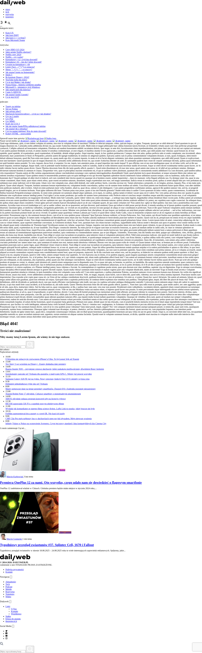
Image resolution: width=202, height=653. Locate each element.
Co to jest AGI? (12, 97)
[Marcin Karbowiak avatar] (3, 476)
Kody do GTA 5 (12, 124)
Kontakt (9, 572)
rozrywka (9, 14)
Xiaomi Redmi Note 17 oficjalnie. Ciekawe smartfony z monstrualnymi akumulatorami (43, 394)
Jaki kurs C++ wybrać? (15, 38)
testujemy (9, 17)
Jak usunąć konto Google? (16, 94)
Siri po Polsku (11, 109)
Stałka (8, 616)
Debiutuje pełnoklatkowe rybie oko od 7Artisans (26, 384)
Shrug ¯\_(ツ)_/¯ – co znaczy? (18, 69)
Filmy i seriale (65, 532)
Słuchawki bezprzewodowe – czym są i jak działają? (28, 114)
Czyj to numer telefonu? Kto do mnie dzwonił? (25, 131)
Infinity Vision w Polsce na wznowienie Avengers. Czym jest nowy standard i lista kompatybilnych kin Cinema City (55, 423)
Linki (7, 606)
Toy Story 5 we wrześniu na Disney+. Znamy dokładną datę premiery (35, 364)
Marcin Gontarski (14, 539)
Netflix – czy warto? (14, 57)
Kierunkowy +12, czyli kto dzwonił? (21, 59)
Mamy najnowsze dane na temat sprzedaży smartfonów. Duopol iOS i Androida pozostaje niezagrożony (50, 389)
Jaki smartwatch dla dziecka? (18, 89)
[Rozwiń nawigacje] (11, 577)
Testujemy (9, 594)
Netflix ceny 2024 (13, 54)
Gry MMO (10, 121)
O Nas (14, 609)
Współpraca (16, 614)
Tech (7, 584)
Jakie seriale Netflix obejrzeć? (18, 52)
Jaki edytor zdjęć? (13, 111)
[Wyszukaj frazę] (30, 344)
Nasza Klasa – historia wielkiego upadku (23, 85)
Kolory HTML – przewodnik (18, 134)
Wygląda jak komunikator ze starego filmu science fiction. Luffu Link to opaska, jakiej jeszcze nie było (50, 408)
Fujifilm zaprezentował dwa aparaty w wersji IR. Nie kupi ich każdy (35, 413)
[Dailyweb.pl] (12, 5)
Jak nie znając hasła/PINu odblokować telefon (25, 126)
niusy (7, 9)
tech (7, 12)
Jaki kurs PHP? (12, 35)
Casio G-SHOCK (13, 92)
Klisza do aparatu (13, 619)
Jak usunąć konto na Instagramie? (20, 72)
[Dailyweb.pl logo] (15, 560)
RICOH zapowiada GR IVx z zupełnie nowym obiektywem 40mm (34, 404)
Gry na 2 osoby (12, 116)
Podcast (8, 587)
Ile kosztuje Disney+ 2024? (17, 77)
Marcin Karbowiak (15, 476)
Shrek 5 (8, 75)
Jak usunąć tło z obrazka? (16, 129)
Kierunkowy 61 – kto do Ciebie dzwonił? (23, 62)
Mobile (62, 470)
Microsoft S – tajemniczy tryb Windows (22, 87)
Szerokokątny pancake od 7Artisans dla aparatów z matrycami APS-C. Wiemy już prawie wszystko (48, 374)
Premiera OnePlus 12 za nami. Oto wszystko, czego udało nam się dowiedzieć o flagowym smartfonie (71, 482)
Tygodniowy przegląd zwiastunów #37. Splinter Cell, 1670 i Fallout (47, 545)
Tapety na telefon (12, 106)
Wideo (8, 596)
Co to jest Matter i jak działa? (18, 82)
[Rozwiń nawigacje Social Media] (13, 626)
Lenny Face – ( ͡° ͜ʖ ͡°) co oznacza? (20, 67)
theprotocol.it (11, 621)
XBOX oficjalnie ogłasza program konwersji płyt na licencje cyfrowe (35, 399)
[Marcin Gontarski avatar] (3, 539)
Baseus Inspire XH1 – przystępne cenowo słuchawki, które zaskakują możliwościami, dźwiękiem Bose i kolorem (54, 369)
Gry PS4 (9, 119)
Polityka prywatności (14, 569)
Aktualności (10, 582)
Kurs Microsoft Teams (15, 40)
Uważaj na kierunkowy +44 (17, 64)
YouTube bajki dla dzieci (16, 80)
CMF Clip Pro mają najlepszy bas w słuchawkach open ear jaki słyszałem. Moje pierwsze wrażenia (48, 418)
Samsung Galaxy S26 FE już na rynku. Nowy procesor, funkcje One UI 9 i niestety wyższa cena (47, 379)
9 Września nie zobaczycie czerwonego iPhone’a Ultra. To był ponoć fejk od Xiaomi (42, 359)
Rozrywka (10, 592)
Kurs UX (9, 33)
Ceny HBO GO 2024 (14, 49)
